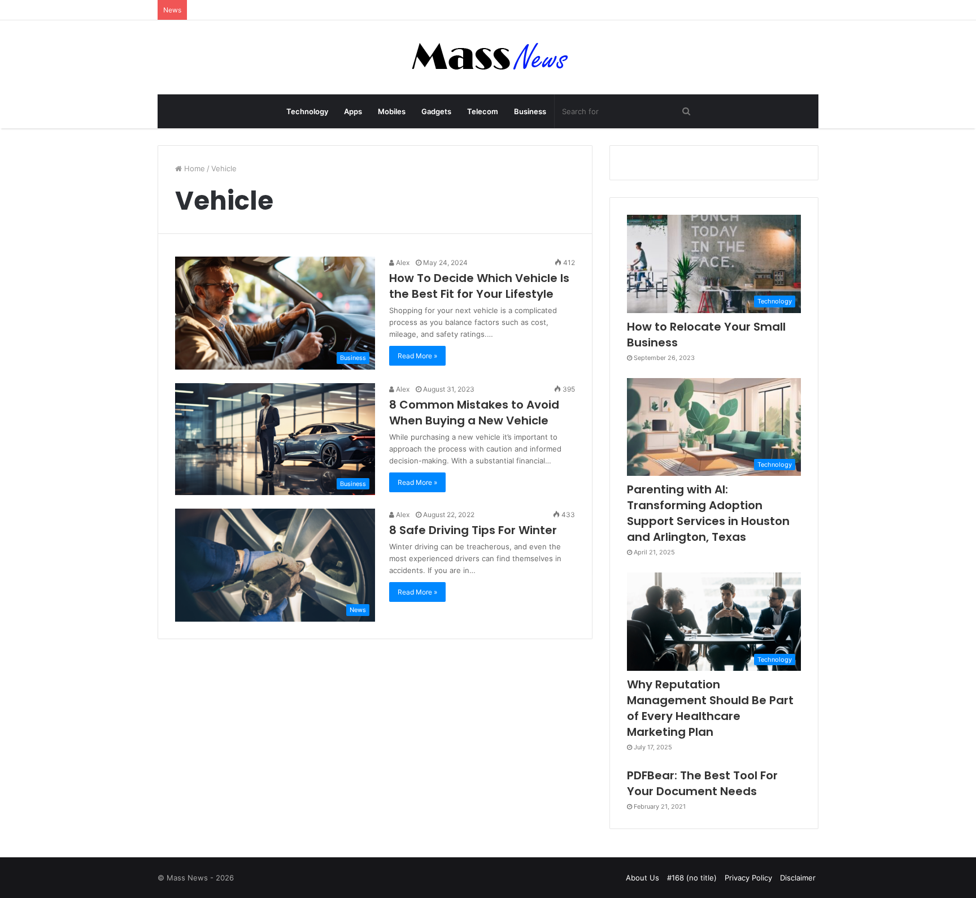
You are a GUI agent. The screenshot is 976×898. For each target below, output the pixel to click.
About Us (642, 877)
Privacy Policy (748, 877)
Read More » (417, 356)
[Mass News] (488, 57)
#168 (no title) (692, 877)
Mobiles (392, 111)
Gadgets (436, 111)
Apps (353, 111)
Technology (307, 111)
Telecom (482, 111)
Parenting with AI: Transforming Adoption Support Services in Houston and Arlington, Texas (708, 513)
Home (193, 168)
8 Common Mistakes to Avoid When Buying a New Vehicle (474, 412)
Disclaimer (798, 877)
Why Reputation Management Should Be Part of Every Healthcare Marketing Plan (710, 708)
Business (530, 111)
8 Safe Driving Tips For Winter (473, 530)
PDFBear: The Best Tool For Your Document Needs (702, 783)
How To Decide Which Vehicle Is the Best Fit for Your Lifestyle (479, 286)
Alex (401, 262)
